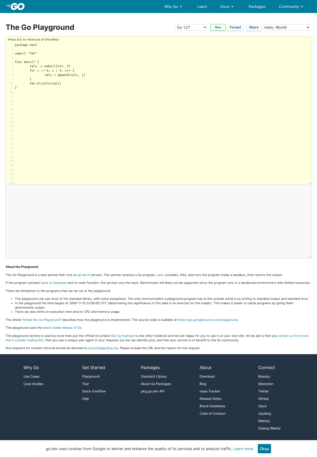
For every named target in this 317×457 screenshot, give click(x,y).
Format (235, 27)
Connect (266, 367)
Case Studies (33, 384)
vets (160, 275)
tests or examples (54, 283)
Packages (257, 6)
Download (207, 376)
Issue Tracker (210, 391)
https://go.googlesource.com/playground (208, 320)
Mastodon (265, 384)
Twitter (263, 391)
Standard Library (154, 376)
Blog (203, 384)
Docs (227, 6)
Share (253, 27)
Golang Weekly (269, 428)
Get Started (93, 367)
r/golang (264, 413)
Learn (202, 6)
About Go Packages (156, 384)
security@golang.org (103, 348)
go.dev (83, 275)
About (205, 367)
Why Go (174, 6)
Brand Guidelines (212, 406)
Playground (91, 376)
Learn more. (243, 448)
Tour (85, 384)
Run (218, 27)
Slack (262, 406)
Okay (264, 448)
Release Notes (210, 399)
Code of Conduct (213, 413)
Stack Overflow (94, 391)
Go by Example (123, 336)
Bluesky (264, 376)
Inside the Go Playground (41, 320)
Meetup (264, 421)
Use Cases (31, 376)
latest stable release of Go (62, 327)
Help (85, 399)
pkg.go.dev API (153, 391)
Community (292, 6)
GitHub (263, 399)
